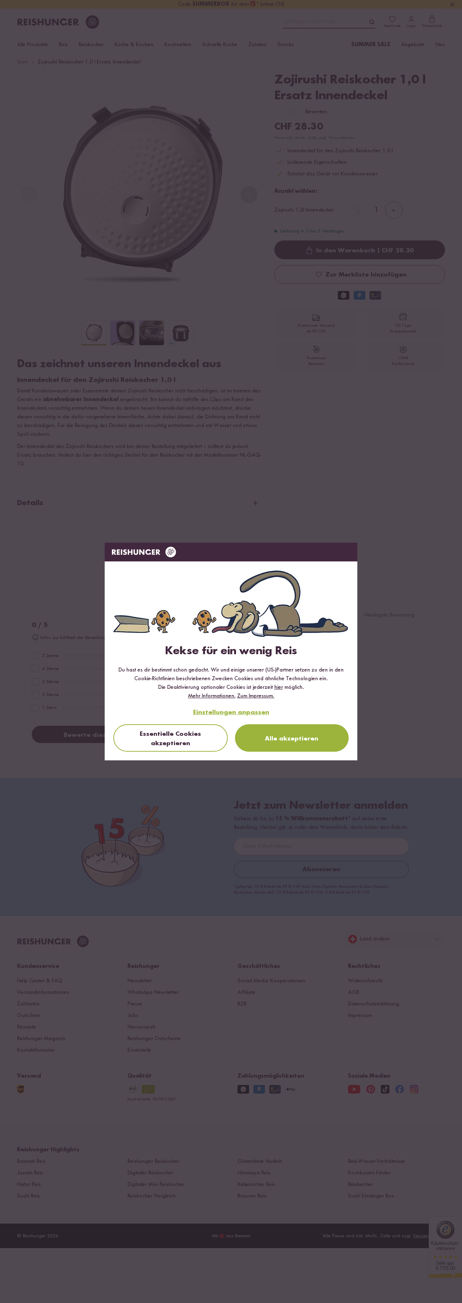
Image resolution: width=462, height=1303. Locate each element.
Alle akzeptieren (291, 738)
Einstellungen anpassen (231, 712)
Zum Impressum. (255, 696)
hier (278, 687)
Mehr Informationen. (212, 696)
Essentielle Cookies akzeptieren (170, 739)
